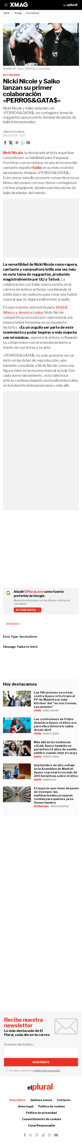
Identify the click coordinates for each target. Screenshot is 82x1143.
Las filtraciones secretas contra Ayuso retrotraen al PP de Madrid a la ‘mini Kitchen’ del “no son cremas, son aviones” (55, 700)
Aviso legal (25, 1106)
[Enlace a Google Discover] (16, 142)
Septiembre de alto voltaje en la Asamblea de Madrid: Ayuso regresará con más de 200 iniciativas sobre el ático (56, 770)
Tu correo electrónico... (19, 1044)
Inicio (6, 13)
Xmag (18, 13)
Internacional (42, 806)
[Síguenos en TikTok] (43, 1135)
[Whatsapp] (23, 143)
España (38, 710)
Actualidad (11, 75)
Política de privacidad (41, 1112)
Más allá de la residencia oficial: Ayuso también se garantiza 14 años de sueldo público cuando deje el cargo (55, 747)
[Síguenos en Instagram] (36, 1135)
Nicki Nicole (13, 623)
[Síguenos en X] (30, 1135)
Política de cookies (51, 1106)
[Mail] (28, 142)
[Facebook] (5, 143)
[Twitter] (11, 142)
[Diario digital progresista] (41, 1087)
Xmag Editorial (13, 131)
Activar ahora (26, 609)
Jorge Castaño (50, 710)
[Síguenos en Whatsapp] (49, 1135)
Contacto (63, 1100)
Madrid (38, 756)
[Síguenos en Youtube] (56, 1135)
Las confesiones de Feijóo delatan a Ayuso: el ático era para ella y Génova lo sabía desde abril (55, 724)
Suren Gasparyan (60, 806)
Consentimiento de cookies (41, 1119)
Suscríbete (17, 1100)
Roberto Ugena (51, 733)
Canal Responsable (41, 1125)
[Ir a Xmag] (19, 5)
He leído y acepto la (34, 1070)
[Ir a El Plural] (70, 5)
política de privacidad (47, 1070)
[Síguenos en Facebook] (25, 1135)
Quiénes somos (41, 1100)
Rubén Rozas (49, 779)
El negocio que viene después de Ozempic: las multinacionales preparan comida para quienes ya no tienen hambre (56, 795)
